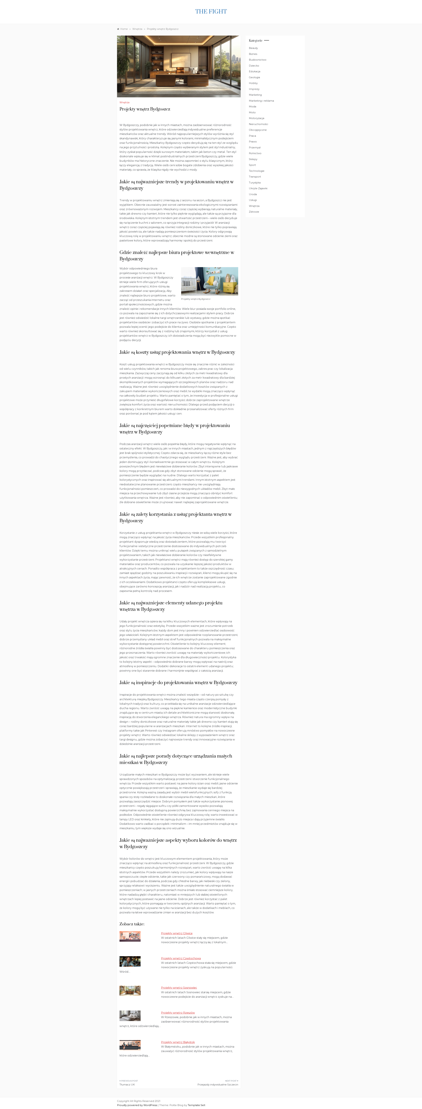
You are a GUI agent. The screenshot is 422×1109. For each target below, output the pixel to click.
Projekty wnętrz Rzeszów (178, 1012)
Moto (252, 112)
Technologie (256, 170)
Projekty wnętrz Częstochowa (181, 958)
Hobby (253, 83)
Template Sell (196, 1105)
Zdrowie (254, 211)
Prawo (253, 141)
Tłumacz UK (127, 1084)
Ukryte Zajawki (258, 188)
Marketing (255, 94)
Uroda (253, 194)
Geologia (254, 77)
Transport (255, 176)
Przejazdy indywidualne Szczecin (217, 1084)
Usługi (253, 200)
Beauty (253, 48)
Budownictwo (257, 59)
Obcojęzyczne (258, 129)
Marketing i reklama (261, 100)
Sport (252, 164)
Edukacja (254, 71)
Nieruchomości (258, 124)
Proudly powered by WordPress (137, 1105)
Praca (252, 135)
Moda (252, 106)
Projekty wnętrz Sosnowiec (179, 987)
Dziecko (254, 65)
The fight (211, 11)
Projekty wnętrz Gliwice (177, 933)
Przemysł (254, 147)
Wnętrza (124, 102)
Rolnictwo (255, 153)
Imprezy (254, 89)
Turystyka (255, 182)
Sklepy (253, 159)
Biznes (253, 53)
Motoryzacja (256, 118)
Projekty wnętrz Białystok (178, 1042)
